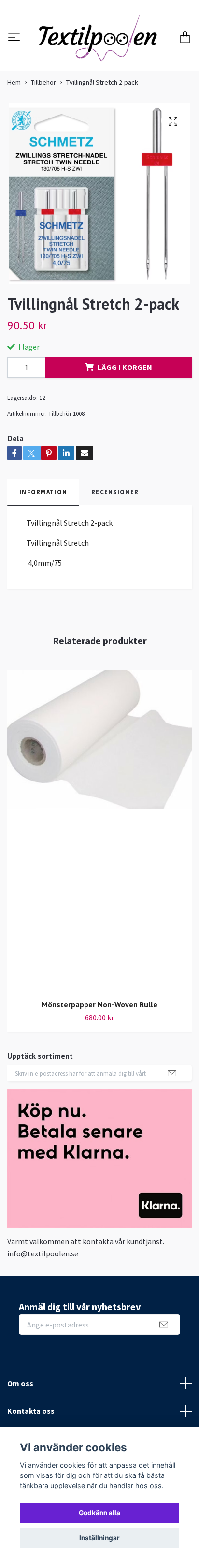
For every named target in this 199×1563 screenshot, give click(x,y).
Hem (14, 134)
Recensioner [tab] (115, 544)
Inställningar (99, 1538)
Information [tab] (43, 544)
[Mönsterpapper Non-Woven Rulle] (99, 883)
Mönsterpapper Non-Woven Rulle (99, 1056)
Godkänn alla (99, 1513)
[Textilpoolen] (99, 64)
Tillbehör (43, 134)
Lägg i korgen (125, 419)
